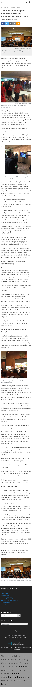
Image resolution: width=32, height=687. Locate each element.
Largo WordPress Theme (14, 647)
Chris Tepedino (6, 19)
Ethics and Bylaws (5, 602)
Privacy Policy (4, 593)
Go (19, 615)
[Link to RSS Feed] (16, 630)
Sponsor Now (4, 605)
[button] (26, 2)
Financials (7, 637)
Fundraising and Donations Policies (9, 600)
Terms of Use (14, 637)
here (21, 666)
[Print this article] (14, 23)
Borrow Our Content (6, 591)
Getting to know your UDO (10, 8)
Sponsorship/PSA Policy (7, 598)
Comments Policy (5, 595)
